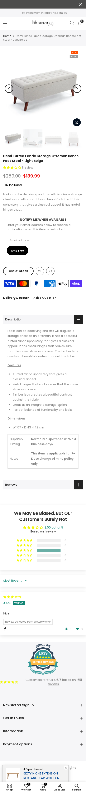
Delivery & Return (16, 298)
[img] (12, 597)
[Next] (77, 88)
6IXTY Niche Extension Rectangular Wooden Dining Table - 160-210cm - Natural (44, 775)
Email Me (17, 250)
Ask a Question (44, 298)
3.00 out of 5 (54, 527)
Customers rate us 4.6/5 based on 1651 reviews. (53, 682)
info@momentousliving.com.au (46, 13)
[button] (12, 167)
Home (7, 36)
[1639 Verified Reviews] (43, 675)
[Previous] (9, 88)
